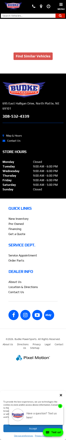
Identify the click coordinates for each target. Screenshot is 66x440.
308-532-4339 (16, 116)
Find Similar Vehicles (33, 56)
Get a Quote (16, 234)
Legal (48, 344)
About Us (14, 282)
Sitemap (34, 347)
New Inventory (18, 218)
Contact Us (13, 140)
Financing (14, 229)
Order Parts (16, 260)
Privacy (37, 344)
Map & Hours (14, 135)
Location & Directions (23, 287)
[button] (61, 395)
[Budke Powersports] (33, 89)
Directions (23, 344)
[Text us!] (53, 433)
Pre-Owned (16, 224)
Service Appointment (22, 255)
